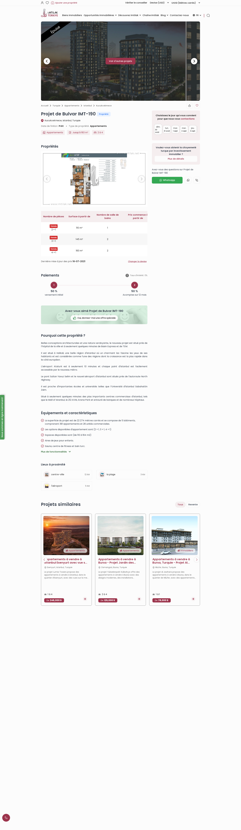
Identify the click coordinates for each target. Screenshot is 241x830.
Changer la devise (137, 261)
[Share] (189, 106)
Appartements (71, 105)
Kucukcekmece (104, 105)
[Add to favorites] (197, 105)
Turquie (56, 105)
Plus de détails (176, 158)
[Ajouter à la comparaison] (85, 599)
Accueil (44, 105)
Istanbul (88, 105)
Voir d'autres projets (120, 61)
